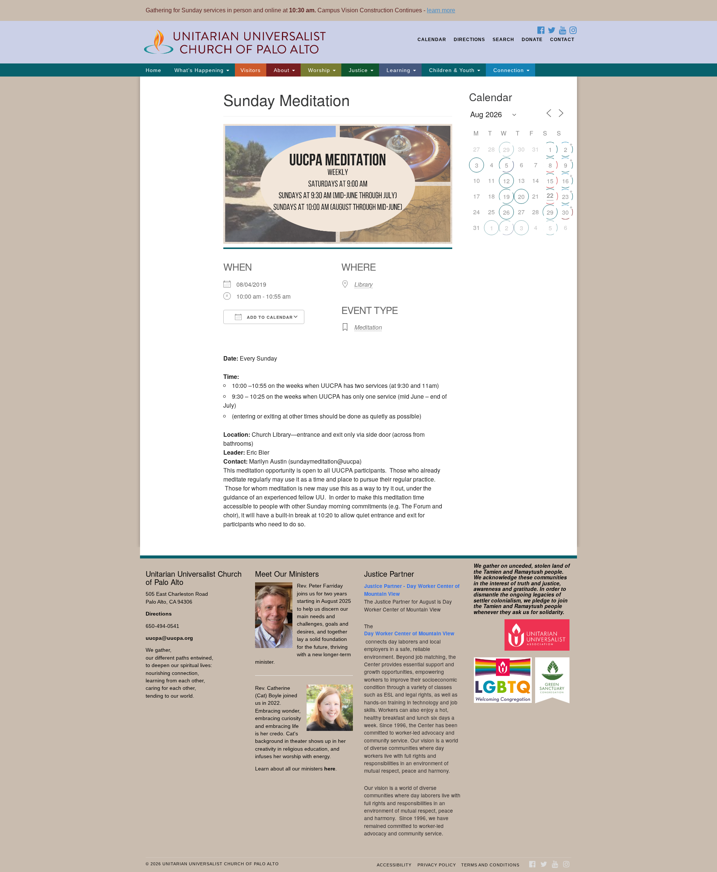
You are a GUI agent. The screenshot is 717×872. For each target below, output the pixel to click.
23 (565, 196)
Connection (508, 70)
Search (503, 39)
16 (565, 181)
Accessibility (394, 865)
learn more (441, 10)
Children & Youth (452, 70)
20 (521, 196)
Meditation (368, 327)
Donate (532, 39)
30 (565, 212)
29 (506, 149)
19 (506, 196)
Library (363, 284)
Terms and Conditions (490, 865)
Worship (319, 70)
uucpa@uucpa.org (169, 638)
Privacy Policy (437, 865)
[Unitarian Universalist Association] (538, 634)
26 (506, 212)
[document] (358, 312)
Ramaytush (528, 571)
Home (153, 70)
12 (506, 181)
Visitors (250, 70)
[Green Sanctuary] (553, 676)
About (281, 70)
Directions (469, 39)
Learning (398, 70)
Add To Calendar (269, 317)
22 (550, 195)
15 (550, 181)
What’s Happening (199, 70)
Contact (562, 39)
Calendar (432, 39)
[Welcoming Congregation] (504, 676)
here (329, 769)
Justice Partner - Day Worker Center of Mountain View (412, 589)
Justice (358, 70)
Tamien (492, 571)
